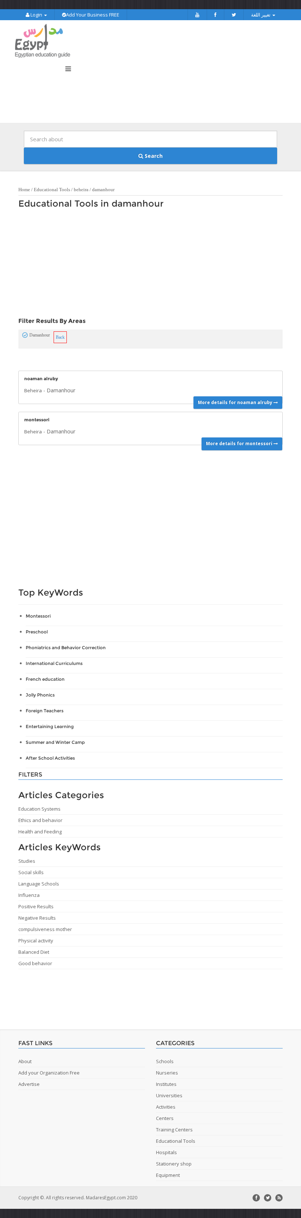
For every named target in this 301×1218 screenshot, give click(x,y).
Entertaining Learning (50, 726)
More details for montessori (239, 443)
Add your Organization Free (49, 1072)
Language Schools (38, 883)
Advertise (29, 1084)
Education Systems (39, 809)
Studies (26, 861)
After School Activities (50, 758)
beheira (81, 189)
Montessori (38, 616)
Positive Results (36, 906)
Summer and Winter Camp (55, 742)
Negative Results (37, 918)
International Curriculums (54, 663)
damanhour (103, 189)
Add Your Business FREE (92, 14)
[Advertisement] (146, 265)
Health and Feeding (40, 831)
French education (45, 679)
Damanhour (61, 390)
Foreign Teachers (45, 710)
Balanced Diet (33, 952)
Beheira (33, 390)
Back (60, 337)
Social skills (31, 872)
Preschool (37, 632)
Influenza (29, 895)
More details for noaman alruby (235, 402)
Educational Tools (52, 189)
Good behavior (35, 963)
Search (153, 155)
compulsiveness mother (45, 929)
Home (24, 189)
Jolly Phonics (40, 695)
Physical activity (35, 940)
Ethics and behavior (40, 820)
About (25, 1061)
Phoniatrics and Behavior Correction (66, 647)
